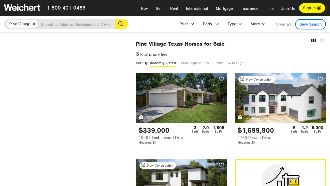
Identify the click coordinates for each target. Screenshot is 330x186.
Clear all (283, 24)
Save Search (310, 24)
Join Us (288, 8)
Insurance (249, 8)
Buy (144, 8)
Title (270, 8)
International (197, 8)
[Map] (313, 41)
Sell (159, 8)
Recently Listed (163, 63)
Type (232, 24)
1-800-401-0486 (66, 7)
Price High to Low (195, 63)
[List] (322, 41)
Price (183, 24)
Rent (174, 8)
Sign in (310, 8)
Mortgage (224, 8)
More (255, 24)
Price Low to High (230, 63)
